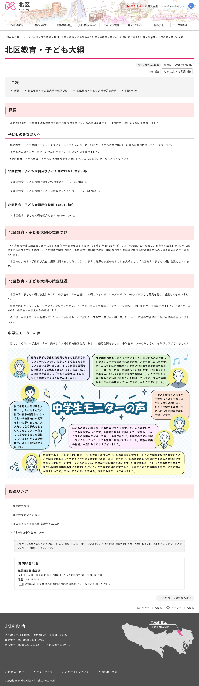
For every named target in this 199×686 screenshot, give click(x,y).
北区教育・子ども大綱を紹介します (42, 215)
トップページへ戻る (182, 607)
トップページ (30, 37)
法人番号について (60, 645)
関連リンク (132, 90)
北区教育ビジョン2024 (27, 515)
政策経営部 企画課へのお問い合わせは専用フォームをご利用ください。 (68, 584)
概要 (16, 90)
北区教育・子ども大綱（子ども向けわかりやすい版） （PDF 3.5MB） (55, 190)
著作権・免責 (110, 672)
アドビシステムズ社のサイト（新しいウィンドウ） (147, 544)
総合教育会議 (21, 506)
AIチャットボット (174, 6)
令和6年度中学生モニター (28, 532)
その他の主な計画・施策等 (92, 37)
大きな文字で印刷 (174, 71)
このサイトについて (77, 672)
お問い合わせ (16, 672)
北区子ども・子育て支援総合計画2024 (36, 523)
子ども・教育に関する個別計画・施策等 (132, 37)
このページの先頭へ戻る (177, 598)
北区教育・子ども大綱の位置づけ (48, 90)
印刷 (151, 71)
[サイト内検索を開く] (191, 6)
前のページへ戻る (152, 607)
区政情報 (46, 37)
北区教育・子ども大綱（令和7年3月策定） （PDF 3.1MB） (49, 181)
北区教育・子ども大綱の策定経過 (96, 90)
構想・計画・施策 (64, 37)
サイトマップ (45, 672)
